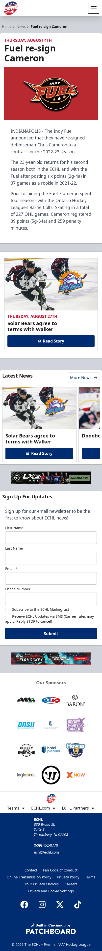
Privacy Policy (68, 877)
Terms (90, 877)
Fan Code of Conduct (60, 870)
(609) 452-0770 (46, 845)
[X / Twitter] (60, 904)
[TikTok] (78, 904)
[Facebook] (24, 904)
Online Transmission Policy (29, 877)
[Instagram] (42, 904)
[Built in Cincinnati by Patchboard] (51, 928)
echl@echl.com (46, 852)
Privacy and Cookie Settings (51, 891)
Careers (71, 884)
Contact (31, 870)
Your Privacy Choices (42, 884)
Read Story (53, 341)
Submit (51, 633)
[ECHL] (10, 8)
